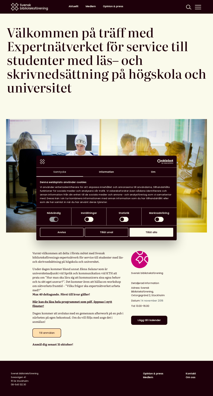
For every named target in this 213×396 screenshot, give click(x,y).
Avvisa (62, 232)
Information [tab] (106, 172)
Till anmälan (47, 333)
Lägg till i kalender (149, 320)
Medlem (91, 6)
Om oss (190, 377)
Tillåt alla (151, 232)
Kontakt (191, 373)
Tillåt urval (106, 232)
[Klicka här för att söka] (188, 7)
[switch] (89, 219)
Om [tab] (153, 172)
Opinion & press (113, 6)
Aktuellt (73, 6)
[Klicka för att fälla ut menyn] (198, 7)
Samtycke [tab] (59, 172)
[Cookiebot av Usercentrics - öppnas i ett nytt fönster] (159, 161)
